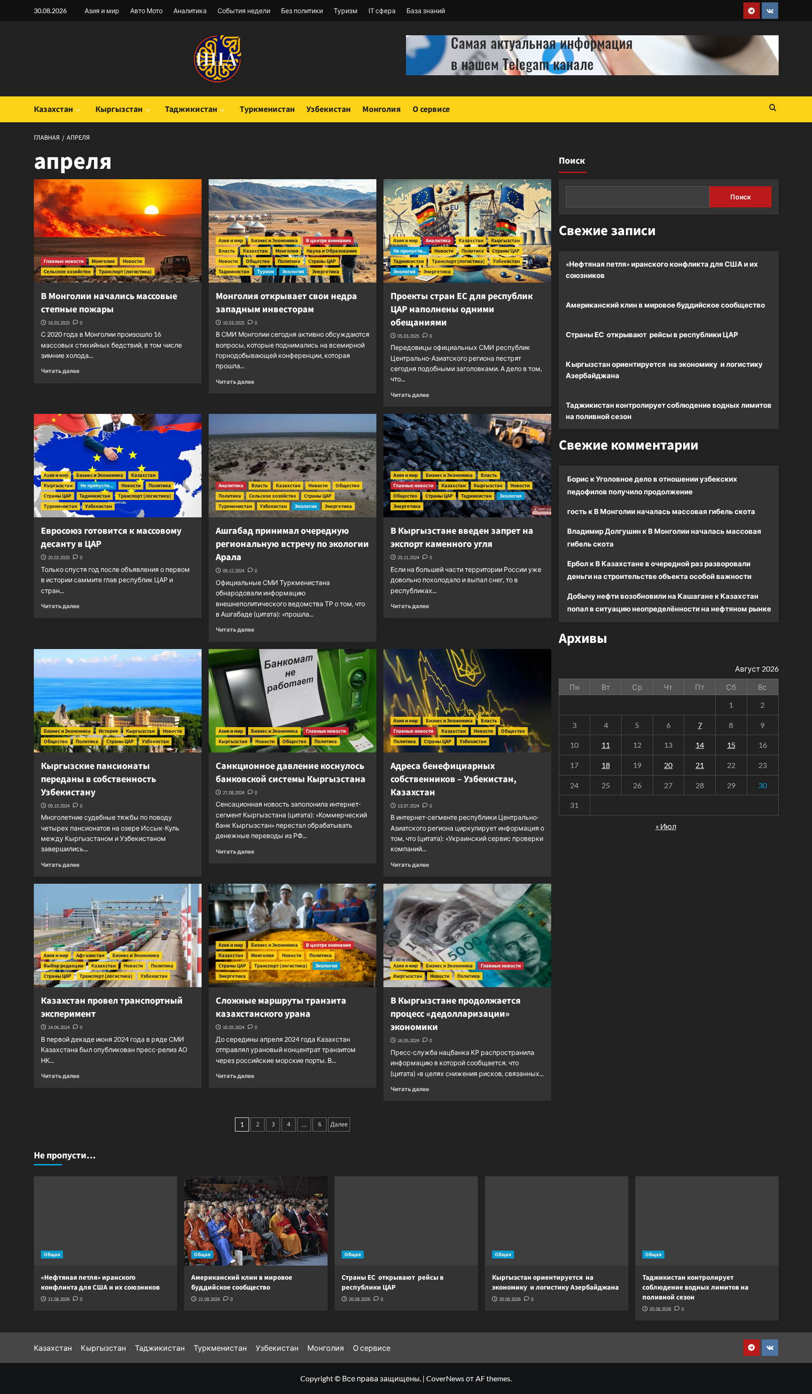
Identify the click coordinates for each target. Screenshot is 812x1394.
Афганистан (90, 955)
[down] (78, 110)
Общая (52, 1254)
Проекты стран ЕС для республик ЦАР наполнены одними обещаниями (461, 309)
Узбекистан (328, 109)
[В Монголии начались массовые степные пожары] (118, 231)
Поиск (572, 160)
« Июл (666, 825)
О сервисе (431, 109)
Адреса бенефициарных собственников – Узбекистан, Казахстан (453, 779)
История (108, 731)
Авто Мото (146, 11)
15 (731, 744)
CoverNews (445, 1378)
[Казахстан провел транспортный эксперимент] (118, 935)
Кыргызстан (118, 109)
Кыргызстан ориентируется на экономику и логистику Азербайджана (664, 370)
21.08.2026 (59, 1299)
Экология (293, 271)
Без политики (302, 11)
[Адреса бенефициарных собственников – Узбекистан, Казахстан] (467, 700)
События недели (244, 11)
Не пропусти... (409, 250)
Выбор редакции (63, 965)
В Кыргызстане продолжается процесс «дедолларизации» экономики (455, 1014)
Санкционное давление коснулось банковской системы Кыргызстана (291, 773)
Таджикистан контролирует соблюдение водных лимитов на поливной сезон (669, 410)
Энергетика (325, 271)
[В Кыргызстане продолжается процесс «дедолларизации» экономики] (467, 935)
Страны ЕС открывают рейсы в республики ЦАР (652, 334)
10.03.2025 (233, 322)
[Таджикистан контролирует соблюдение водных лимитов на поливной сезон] (707, 1221)
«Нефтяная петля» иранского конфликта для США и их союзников (662, 269)
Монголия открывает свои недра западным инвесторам (286, 303)
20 (668, 764)
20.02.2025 (59, 557)
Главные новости (64, 261)
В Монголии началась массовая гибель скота (674, 511)
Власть (227, 250)
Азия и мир (102, 11)
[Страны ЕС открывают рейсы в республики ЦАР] (406, 1221)
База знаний (425, 11)
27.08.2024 (233, 792)
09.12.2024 (233, 570)
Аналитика (190, 11)
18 (605, 764)
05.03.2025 (408, 336)
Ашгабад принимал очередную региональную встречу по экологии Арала (292, 544)
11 (605, 744)
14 (699, 744)
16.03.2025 (59, 322)
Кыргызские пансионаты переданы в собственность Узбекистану (98, 779)
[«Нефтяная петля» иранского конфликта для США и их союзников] (105, 1221)
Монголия (381, 109)
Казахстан (53, 109)
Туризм (346, 11)
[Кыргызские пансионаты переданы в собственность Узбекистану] (118, 700)
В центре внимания (328, 240)
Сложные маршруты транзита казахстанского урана (281, 1007)
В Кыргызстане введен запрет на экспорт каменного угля (461, 537)
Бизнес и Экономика (274, 240)
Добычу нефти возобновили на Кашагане (640, 596)
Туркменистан (267, 109)
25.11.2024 (408, 557)
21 (699, 764)
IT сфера (382, 11)
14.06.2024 (59, 1027)
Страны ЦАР (322, 261)
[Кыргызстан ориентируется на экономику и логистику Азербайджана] (556, 1221)
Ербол (577, 563)
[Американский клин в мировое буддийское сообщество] (256, 1221)
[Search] (773, 108)
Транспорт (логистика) (125, 271)
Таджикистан (191, 109)
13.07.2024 (408, 805)
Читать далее (60, 370)
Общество (258, 261)
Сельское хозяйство (67, 271)
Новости (132, 261)
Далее (339, 1124)
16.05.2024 (233, 1027)
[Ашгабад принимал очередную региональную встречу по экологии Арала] (292, 465)
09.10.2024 (59, 805)
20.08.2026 (359, 1299)
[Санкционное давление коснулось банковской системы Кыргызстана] (292, 700)
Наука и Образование (331, 250)
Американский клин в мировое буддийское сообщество (665, 305)
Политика (289, 261)
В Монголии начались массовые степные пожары (109, 303)
